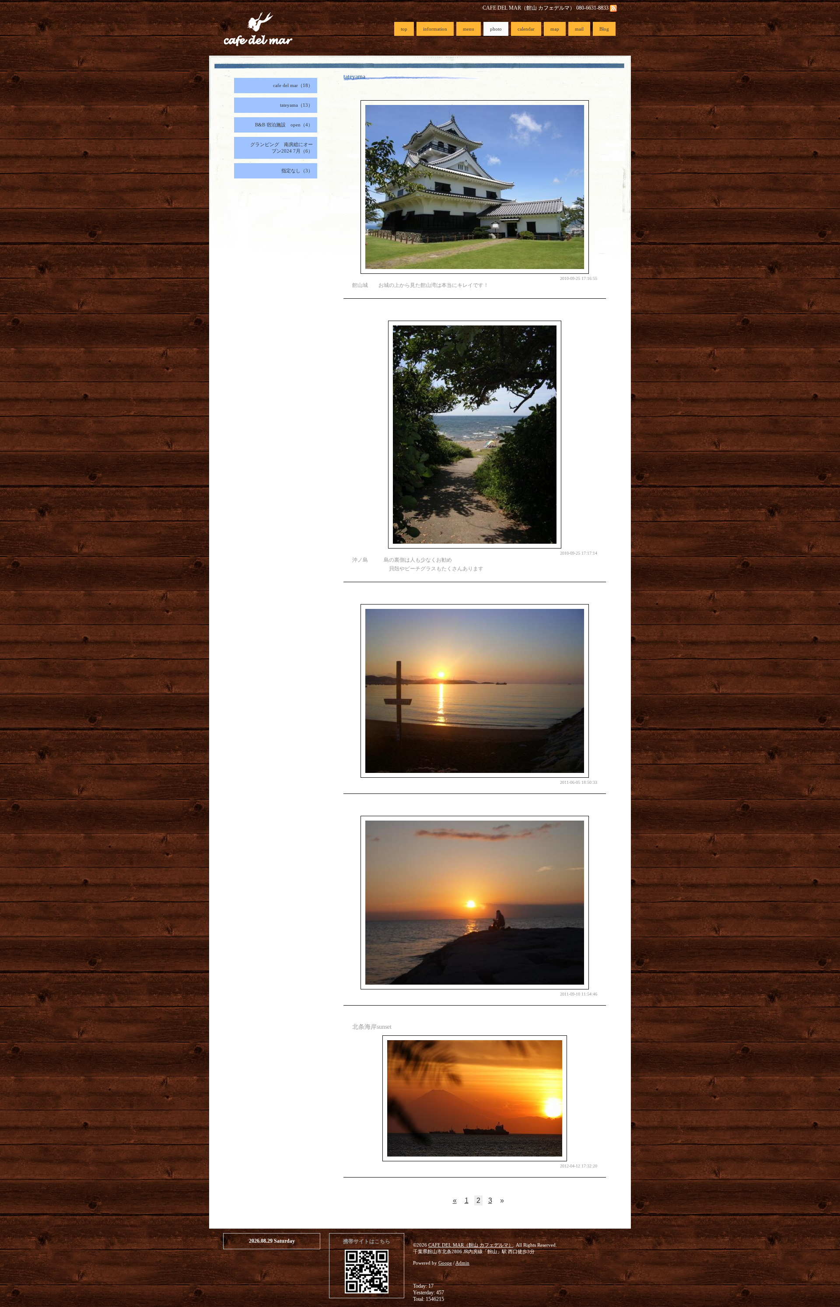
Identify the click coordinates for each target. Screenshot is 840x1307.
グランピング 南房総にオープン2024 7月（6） (281, 148)
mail (579, 28)
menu (468, 28)
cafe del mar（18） (293, 85)
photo (496, 28)
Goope (445, 1262)
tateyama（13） (296, 105)
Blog (604, 28)
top (404, 28)
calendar (526, 28)
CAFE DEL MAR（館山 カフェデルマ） (470, 1245)
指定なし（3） (297, 170)
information (435, 28)
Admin (462, 1262)
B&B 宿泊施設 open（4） (284, 124)
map (554, 28)
